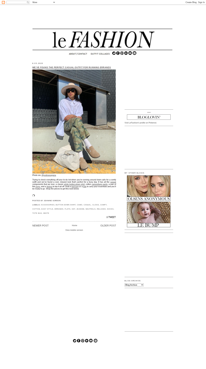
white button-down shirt (74, 184)
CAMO (79, 205)
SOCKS (110, 209)
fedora (49, 186)
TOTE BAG (37, 213)
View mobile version (74, 230)
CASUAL (87, 205)
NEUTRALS (91, 209)
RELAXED (101, 209)
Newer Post (40, 225)
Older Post (108, 225)
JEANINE (80, 209)
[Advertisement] (102, 17)
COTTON (36, 209)
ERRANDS (59, 209)
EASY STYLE (47, 209)
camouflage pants (100, 184)
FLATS (67, 209)
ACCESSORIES (48, 205)
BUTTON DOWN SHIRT (65, 205)
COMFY (103, 205)
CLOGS (95, 205)
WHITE (46, 213)
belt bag (75, 186)
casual (113, 182)
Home (74, 225)
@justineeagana (49, 175)
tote (84, 186)
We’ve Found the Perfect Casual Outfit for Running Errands (71, 67)
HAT (73, 209)
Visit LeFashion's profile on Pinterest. (141, 123)
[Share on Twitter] (111, 218)
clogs (37, 186)
